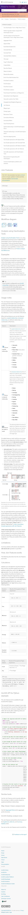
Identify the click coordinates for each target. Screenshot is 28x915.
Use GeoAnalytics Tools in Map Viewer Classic (14, 27)
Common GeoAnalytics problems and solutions (13, 162)
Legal (10, 912)
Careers (3, 891)
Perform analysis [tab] (7, 24)
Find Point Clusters (8, 86)
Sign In (25, 2)
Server (2, 855)
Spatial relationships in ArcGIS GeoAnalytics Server (14, 127)
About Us (3, 889)
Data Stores (4, 857)
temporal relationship (17, 371)
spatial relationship (12, 318)
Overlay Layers (7, 111)
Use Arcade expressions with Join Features (14, 148)
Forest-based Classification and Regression (14, 92)
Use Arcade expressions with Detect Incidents (15, 145)
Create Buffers (7, 65)
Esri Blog (3, 894)
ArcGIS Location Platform (7, 877)
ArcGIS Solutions (5, 881)
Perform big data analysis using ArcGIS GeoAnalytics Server (13, 31)
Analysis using (10, 237)
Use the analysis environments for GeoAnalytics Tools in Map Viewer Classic (13, 36)
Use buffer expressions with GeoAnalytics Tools (13, 152)
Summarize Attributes (9, 117)
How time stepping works (10, 136)
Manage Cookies (5, 912)
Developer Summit (6, 898)
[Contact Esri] (9, 906)
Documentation (5, 864)
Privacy (22, 910)
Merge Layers (7, 108)
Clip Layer (6, 59)
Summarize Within (8, 120)
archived (22, 175)
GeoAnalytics (13, 19)
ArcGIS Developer (5, 879)
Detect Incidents (8, 71)
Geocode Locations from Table (11, 99)
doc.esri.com (22, 16)
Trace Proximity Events (9, 123)
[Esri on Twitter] (2, 906)
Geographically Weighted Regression (12, 102)
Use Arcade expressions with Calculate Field (14, 142)
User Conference (5, 896)
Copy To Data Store (8, 62)
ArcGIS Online (4, 870)
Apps (2, 862)
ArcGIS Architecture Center (8, 883)
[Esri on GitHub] (7, 906)
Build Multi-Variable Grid (9, 46)
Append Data (7, 43)
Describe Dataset (8, 68)
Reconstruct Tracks (8, 114)
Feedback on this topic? (20, 834)
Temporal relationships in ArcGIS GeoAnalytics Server (15, 132)
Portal (2, 853)
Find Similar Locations (9, 89)
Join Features (7, 105)
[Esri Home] (4, 901)
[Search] (20, 2)
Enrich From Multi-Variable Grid (11, 77)
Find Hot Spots (7, 83)
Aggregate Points (8, 40)
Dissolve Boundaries (8, 74)
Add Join (12, 821)
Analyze (6, 19)
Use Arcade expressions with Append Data (14, 139)
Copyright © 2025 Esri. (6, 910)
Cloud (2, 859)
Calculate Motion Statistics (10, 56)
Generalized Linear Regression (11, 96)
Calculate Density (8, 49)
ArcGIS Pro (4, 872)
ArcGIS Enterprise (8, 2)
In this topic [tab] (5, 185)
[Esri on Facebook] (5, 906)
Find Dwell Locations (9, 80)
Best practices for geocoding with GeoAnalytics (12, 157)
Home (2, 850)
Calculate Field (7, 52)
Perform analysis (21, 19)
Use (2, 19)
